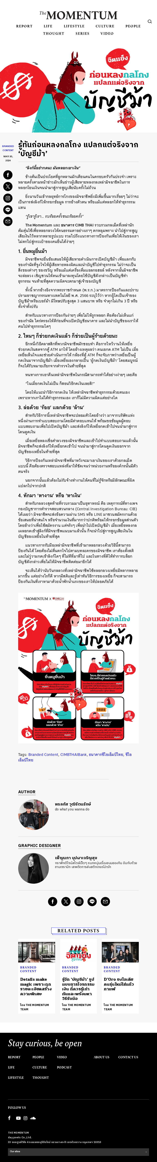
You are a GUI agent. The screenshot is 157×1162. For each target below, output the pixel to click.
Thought (53, 33)
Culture (105, 26)
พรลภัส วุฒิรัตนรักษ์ (73, 804)
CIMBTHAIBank (74, 754)
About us (101, 1057)
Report (24, 26)
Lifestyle (74, 26)
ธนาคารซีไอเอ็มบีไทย (106, 754)
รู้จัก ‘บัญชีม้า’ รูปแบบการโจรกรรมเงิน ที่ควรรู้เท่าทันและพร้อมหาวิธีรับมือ (78, 989)
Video (107, 33)
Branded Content (43, 754)
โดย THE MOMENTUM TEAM (34, 1007)
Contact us (128, 1057)
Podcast (64, 1067)
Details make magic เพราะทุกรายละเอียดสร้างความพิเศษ (36, 986)
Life (48, 26)
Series (83, 33)
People (133, 26)
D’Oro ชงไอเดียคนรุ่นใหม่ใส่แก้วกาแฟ (119, 984)
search (150, 21)
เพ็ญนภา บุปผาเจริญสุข (76, 858)
